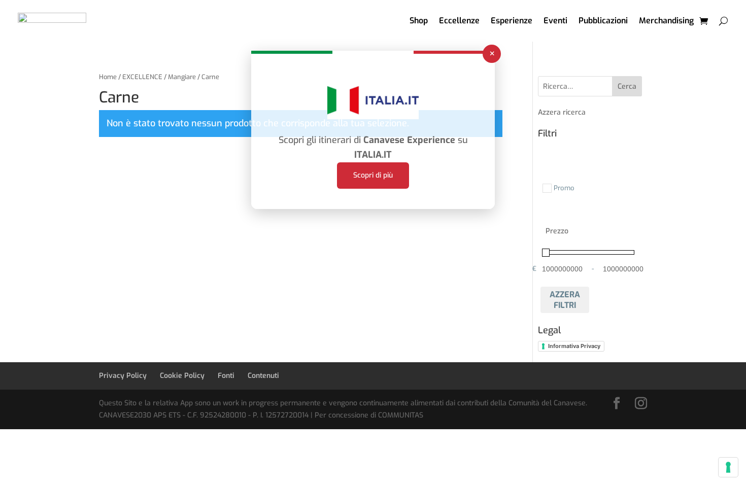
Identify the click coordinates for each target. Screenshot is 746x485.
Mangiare (182, 77)
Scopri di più (373, 175)
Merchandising (666, 20)
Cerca (627, 86)
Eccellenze (459, 20)
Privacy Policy (123, 375)
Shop (419, 20)
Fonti (226, 375)
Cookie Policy (182, 375)
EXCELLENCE (142, 77)
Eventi (555, 20)
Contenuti (263, 375)
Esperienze (511, 20)
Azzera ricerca (562, 112)
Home (108, 77)
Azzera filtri (565, 299)
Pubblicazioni (603, 20)
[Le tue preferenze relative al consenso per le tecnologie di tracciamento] (728, 467)
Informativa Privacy (574, 346)
